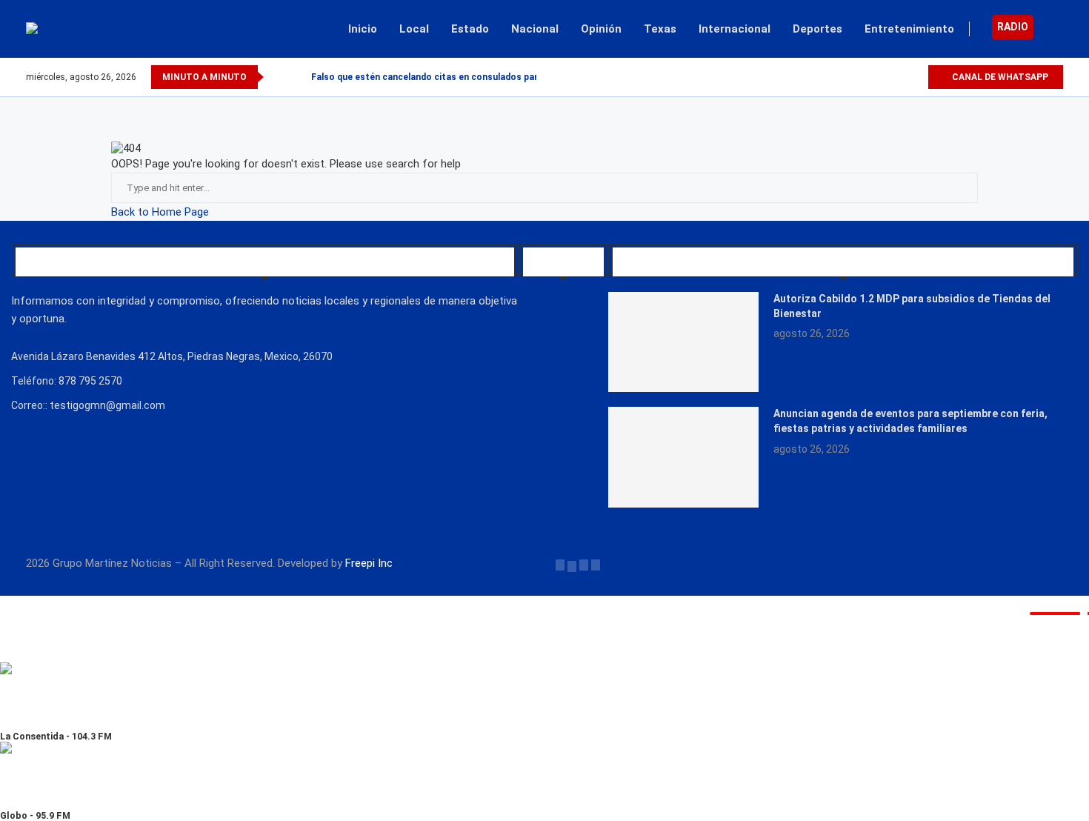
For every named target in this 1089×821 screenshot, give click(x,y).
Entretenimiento (909, 29)
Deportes (817, 29)
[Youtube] (916, 77)
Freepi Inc (369, 563)
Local (414, 29)
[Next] (297, 77)
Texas (660, 29)
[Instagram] (899, 77)
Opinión (601, 29)
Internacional (734, 29)
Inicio (362, 29)
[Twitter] (882, 77)
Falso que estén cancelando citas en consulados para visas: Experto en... (469, 77)
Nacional (535, 29)
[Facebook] (865, 77)
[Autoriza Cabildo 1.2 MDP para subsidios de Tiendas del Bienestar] (683, 342)
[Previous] (278, 77)
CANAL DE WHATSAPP (999, 77)
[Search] (1055, 29)
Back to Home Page (160, 212)
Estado (470, 29)
